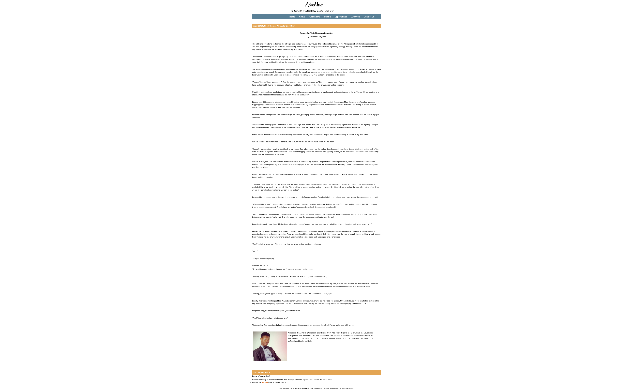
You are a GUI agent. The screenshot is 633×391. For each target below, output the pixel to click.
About (302, 17)
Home (292, 17)
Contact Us (369, 17)
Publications (314, 17)
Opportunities (341, 17)
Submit (327, 17)
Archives (355, 17)
